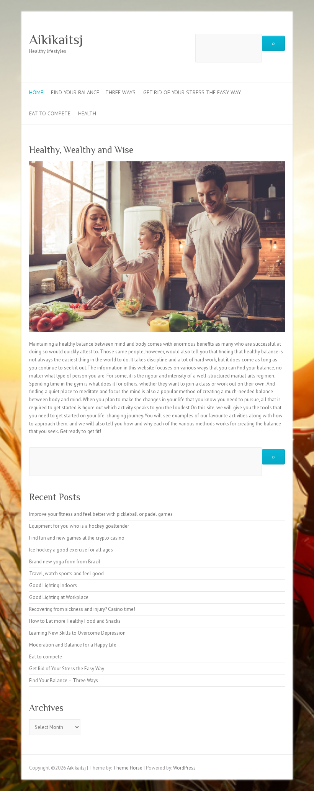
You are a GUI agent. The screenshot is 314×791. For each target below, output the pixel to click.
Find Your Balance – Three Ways (93, 92)
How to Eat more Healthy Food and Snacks (75, 621)
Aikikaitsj (56, 39)
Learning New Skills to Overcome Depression (77, 633)
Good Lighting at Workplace (58, 597)
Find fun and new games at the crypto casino (76, 538)
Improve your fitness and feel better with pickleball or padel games (101, 514)
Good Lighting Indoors (53, 585)
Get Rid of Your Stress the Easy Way (192, 92)
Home (36, 92)
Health (87, 113)
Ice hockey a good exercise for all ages (71, 549)
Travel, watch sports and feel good (66, 573)
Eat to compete (49, 113)
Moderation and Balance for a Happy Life (72, 645)
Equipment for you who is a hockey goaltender (79, 526)
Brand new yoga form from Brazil (64, 561)
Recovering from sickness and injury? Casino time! (82, 609)
